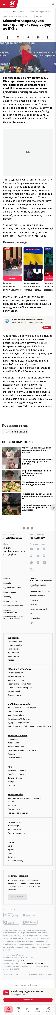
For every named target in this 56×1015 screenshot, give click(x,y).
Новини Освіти (15, 794)
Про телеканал (9, 592)
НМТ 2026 (12, 805)
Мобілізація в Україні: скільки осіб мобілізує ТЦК (29, 726)
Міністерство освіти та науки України (24, 798)
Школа (11, 802)
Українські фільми (16, 774)
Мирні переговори (16, 680)
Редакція (7, 583)
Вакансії (33, 605)
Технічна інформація (38, 596)
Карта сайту (35, 618)
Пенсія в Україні (15, 758)
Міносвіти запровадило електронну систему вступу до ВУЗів (41, 12)
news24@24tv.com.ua (12, 538)
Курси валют (13, 743)
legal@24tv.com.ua (35, 963)
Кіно (10, 767)
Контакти (34, 600)
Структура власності (38, 609)
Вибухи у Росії (14, 691)
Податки (11, 754)
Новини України (20, 12)
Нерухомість (14, 822)
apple (30, 914)
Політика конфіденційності (10, 611)
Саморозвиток (14, 809)
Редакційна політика (12, 588)
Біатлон (11, 857)
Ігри (31, 623)
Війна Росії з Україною (20, 669)
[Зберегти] (48, 37)
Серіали (11, 785)
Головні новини (15, 641)
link (31, 548)
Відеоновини (13, 652)
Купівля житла (14, 829)
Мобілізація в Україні (19, 704)
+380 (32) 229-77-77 (19, 960)
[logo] (12, 4)
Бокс (10, 846)
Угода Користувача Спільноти (38, 586)
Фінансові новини (16, 746)
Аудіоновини (13, 656)
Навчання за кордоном (18, 813)
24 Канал (7, 12)
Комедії (11, 781)
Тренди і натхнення (16, 833)
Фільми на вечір (15, 778)
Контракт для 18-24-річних (19, 719)
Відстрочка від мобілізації (19, 722)
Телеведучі (8, 597)
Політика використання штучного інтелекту (13, 617)
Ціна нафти (13, 739)
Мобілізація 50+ (15, 711)
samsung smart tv (30, 922)
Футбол (11, 849)
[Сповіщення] (52, 3)
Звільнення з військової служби (22, 708)
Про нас (6, 579)
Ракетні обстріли (15, 673)
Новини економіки (17, 735)
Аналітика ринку (15, 826)
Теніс (10, 853)
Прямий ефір (14, 649)
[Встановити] (28, 996)
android (11, 914)
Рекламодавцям (10, 601)
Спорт (11, 842)
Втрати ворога (14, 695)
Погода (11, 660)
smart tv (11, 922)
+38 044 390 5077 (37, 538)
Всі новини (13, 638)
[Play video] (28, 57)
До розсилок (17, 897)
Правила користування (13, 606)
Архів (32, 614)
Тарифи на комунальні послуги (22, 750)
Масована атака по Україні (20, 687)
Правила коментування (40, 591)
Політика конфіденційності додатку (41, 579)
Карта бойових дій (16, 676)
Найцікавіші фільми (17, 770)
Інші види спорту (15, 861)
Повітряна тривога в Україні (20, 684)
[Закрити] (51, 992)
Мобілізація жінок (16, 715)
